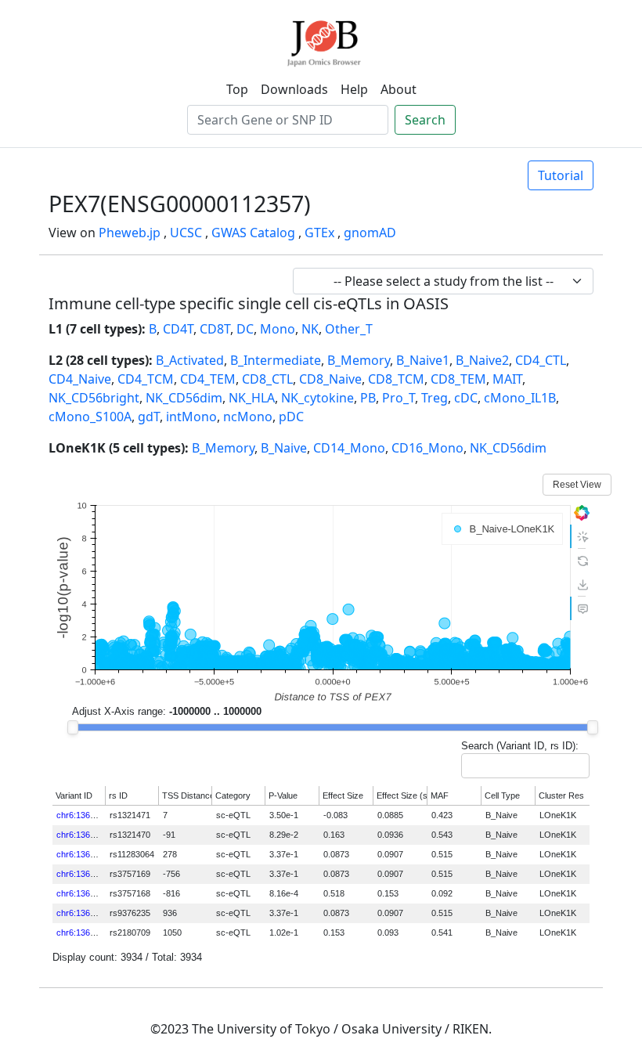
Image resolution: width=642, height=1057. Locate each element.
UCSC (186, 232)
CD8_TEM (458, 379)
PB (368, 397)
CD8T (215, 328)
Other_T (349, 328)
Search (425, 119)
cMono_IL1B (520, 397)
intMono (191, 416)
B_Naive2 (482, 360)
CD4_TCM (145, 379)
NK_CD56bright (94, 397)
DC (245, 328)
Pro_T (398, 397)
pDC (291, 416)
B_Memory (358, 360)
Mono (277, 328)
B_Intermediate (275, 360)
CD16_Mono (427, 447)
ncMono (247, 416)
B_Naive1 (422, 360)
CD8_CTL (267, 379)
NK (310, 328)
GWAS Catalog (253, 232)
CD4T (178, 328)
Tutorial (560, 175)
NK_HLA (252, 397)
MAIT (507, 379)
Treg (434, 397)
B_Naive (284, 447)
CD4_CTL (540, 360)
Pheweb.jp (129, 232)
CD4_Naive (80, 379)
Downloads (294, 89)
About (399, 89)
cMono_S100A (90, 416)
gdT (149, 416)
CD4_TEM (208, 379)
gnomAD (370, 232)
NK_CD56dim (184, 397)
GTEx (319, 232)
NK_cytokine (317, 397)
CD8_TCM (396, 379)
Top (237, 89)
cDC (466, 397)
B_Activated (190, 360)
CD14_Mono (349, 447)
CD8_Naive (330, 379)
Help (354, 89)
